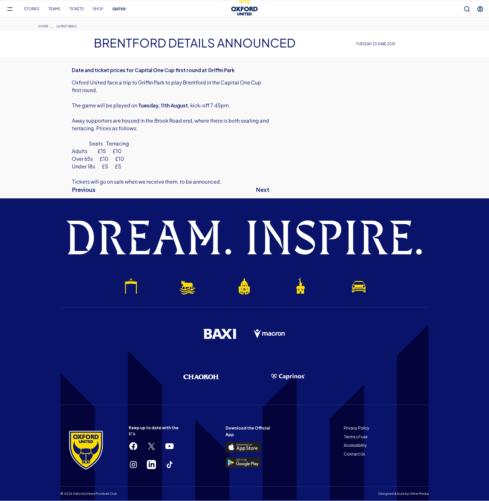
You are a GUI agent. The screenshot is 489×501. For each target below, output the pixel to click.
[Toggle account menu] (480, 9)
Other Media (419, 493)
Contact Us (354, 453)
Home (43, 26)
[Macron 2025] (269, 334)
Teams (54, 8)
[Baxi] (219, 333)
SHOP (98, 8)
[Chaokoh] (200, 376)
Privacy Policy (357, 427)
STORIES (31, 8)
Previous (83, 189)
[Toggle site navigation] (10, 9)
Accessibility (355, 445)
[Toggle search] (467, 9)
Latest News (66, 26)
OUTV (119, 9)
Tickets (76, 8)
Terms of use (356, 436)
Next (262, 189)
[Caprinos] (288, 377)
